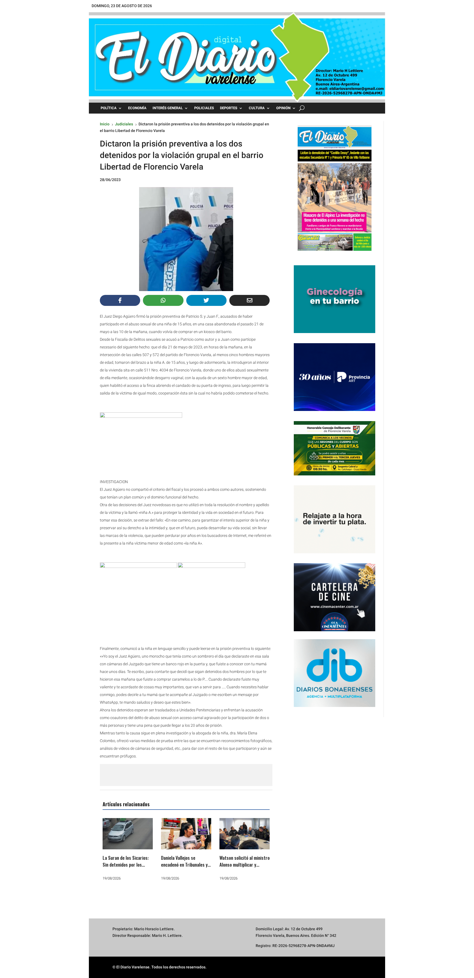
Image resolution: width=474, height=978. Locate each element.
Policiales (204, 108)
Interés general (168, 108)
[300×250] (334, 552)
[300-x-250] (334, 331)
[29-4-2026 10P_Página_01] (334, 254)
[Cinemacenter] (334, 597)
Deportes (228, 108)
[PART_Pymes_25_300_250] (334, 409)
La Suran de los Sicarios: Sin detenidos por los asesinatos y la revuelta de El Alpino (128, 868)
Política (109, 108)
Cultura (257, 108)
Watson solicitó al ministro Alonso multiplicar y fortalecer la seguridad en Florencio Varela (244, 868)
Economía (137, 108)
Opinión (283, 108)
